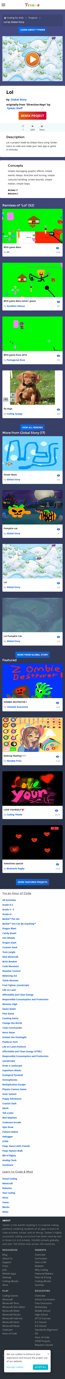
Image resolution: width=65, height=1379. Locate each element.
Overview (40, 1254)
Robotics (7, 1188)
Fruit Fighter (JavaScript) (15, 985)
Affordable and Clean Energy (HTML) (22, 1051)
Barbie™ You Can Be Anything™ (19, 923)
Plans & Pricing (43, 1277)
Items (5, 1202)
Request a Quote (44, 1344)
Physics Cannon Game (14, 1089)
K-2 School (40, 1322)
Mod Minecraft (10, 956)
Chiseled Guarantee (17, 706)
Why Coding (41, 1269)
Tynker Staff (14, 108)
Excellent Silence (16, 305)
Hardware (7, 1164)
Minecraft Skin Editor (13, 1307)
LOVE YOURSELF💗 (14, 809)
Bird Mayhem (9, 1117)
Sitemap (6, 1277)
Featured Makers (44, 1273)
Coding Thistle (14, 814)
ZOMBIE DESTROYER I (15, 701)
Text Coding (8, 1192)
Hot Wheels (8, 937)
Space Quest (9, 1008)
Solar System (9, 1093)
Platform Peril (10, 1041)
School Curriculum (45, 1299)
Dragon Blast (9, 928)
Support (6, 1262)
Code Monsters (10, 966)
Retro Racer (8, 1032)
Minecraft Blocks (11, 1314)
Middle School (42, 1310)
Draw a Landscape (12, 1065)
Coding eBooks (10, 1281)
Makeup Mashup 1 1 (15, 755)
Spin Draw (7, 1127)
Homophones (9, 1079)
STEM (5, 1141)
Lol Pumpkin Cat (13, 636)
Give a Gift (40, 1262)
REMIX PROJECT (32, 116)
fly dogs (8, 408)
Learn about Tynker (32, 29)
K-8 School (40, 1325)
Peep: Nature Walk (12, 1150)
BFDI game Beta (12, 247)
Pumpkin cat (11, 528)
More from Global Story (32, 654)
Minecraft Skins (10, 1303)
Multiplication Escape (14, 1084)
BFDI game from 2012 (15, 354)
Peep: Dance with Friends (16, 1146)
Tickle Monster (10, 980)
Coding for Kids (15, 17)
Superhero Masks (11, 1070)
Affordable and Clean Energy (17, 994)
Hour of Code (9, 1333)
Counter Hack (9, 947)
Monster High (9, 1004)
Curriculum (41, 1258)
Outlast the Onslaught (14, 1037)
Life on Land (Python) (14, 1046)
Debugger (7, 1136)
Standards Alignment (46, 1329)
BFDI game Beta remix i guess (20, 300)
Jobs (4, 1269)
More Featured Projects (32, 882)
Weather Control (11, 970)
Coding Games (10, 1295)
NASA (5, 1108)
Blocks (5, 1207)
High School (41, 1314)
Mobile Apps (9, 1273)
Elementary (41, 1307)
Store (5, 1284)
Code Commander (12, 1027)
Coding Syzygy (14, 413)
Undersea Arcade (11, 1122)
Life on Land (9, 989)
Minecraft (7, 1183)
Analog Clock (9, 1160)
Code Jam (7, 1329)
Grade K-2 (7, 904)
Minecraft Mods (11, 1325)
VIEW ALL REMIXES (32, 427)
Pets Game (8, 1013)
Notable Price (14, 760)
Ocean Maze (10, 474)
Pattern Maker (10, 1131)
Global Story (19, 99)
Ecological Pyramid (12, 1075)
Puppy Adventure (11, 1098)
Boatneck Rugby (15, 868)
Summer (39, 1284)
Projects (33, 17)
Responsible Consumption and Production (25, 999)
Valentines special (13, 863)
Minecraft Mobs (11, 1310)
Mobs (5, 1211)
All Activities (9, 900)
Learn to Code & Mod (17, 1172)
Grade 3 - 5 (8, 909)
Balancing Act (9, 975)
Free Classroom (43, 1303)
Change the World (12, 1023)
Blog (4, 1254)
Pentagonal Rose (16, 359)
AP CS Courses (42, 1318)
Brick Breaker (9, 961)
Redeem (39, 1266)
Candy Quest (9, 933)
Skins (5, 1197)
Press (5, 1266)
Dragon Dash (9, 942)
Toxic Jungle (8, 952)
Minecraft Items (10, 1322)
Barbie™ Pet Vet (10, 918)
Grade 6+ (7, 914)
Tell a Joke (7, 1112)
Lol (5, 582)
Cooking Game (10, 1018)
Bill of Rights (9, 1155)
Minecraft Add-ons (12, 1318)
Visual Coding (9, 1178)
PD (36, 1333)
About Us (7, 1258)
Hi (8, 252)
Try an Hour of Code (16, 893)
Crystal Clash (9, 1103)
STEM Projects (42, 1341)
